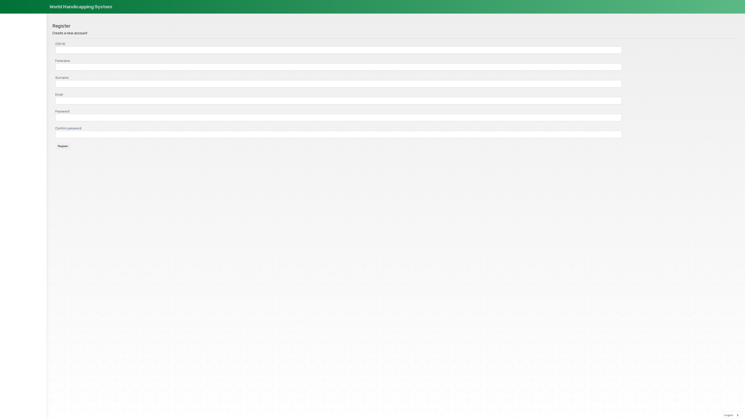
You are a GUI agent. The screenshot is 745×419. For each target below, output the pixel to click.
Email (59, 94)
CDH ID (60, 44)
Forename (62, 61)
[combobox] (731, 415)
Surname (61, 78)
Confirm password (68, 128)
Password (62, 111)
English (728, 415)
